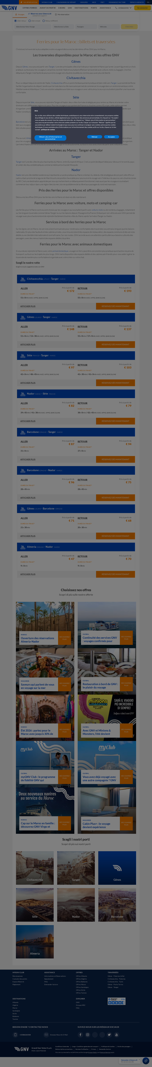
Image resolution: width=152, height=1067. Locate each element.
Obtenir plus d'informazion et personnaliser (50, 138)
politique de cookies (48, 129)
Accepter (111, 137)
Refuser (95, 137)
